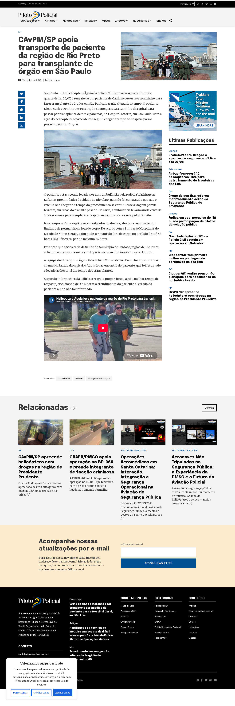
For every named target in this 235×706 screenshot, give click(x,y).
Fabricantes (175, 169)
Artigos (50, 20)
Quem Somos (141, 20)
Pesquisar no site (129, 632)
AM (170, 191)
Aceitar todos (62, 692)
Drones (90, 20)
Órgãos (161, 20)
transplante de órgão (99, 378)
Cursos (192, 621)
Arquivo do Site (128, 611)
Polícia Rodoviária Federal (168, 627)
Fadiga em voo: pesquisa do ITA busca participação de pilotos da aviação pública (192, 221)
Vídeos (106, 20)
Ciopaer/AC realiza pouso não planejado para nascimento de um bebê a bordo (192, 277)
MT (170, 250)
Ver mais (209, 407)
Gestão (192, 637)
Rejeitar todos (41, 692)
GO (72, 450)
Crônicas (193, 616)
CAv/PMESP (64, 378)
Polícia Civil (160, 616)
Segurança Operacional (201, 611)
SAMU (158, 621)
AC (170, 269)
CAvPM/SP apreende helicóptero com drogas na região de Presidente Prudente (193, 296)
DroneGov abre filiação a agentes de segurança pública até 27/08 (192, 159)
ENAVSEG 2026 (29, 20)
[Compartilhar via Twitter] (21, 94)
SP (20, 32)
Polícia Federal (162, 632)
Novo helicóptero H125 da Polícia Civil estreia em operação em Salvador (188, 240)
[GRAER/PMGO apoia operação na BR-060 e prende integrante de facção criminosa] (92, 432)
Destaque (75, 599)
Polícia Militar (161, 605)
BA (170, 232)
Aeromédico (70, 20)
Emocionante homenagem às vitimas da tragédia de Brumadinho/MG (89, 655)
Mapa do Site (127, 605)
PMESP (79, 378)
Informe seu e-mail (132, 544)
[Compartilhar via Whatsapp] (21, 109)
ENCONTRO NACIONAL (134, 450)
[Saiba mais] (193, 111)
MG (72, 647)
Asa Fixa (193, 632)
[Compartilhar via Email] (21, 125)
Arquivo (120, 20)
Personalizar (20, 692)
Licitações (194, 627)
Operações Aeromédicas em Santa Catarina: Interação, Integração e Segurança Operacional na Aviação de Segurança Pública (141, 477)
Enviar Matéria (128, 621)
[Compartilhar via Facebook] (21, 102)
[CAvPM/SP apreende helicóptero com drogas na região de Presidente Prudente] (40, 432)
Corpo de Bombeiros (165, 611)
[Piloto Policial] (37, 14)
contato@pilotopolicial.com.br (33, 654)
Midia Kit (125, 616)
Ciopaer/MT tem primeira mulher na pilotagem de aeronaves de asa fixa (188, 258)
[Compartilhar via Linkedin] (21, 117)
